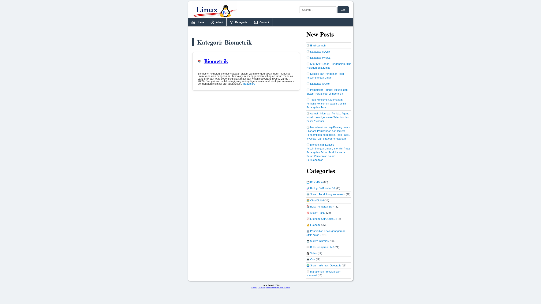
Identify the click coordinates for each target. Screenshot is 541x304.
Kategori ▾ (241, 22)
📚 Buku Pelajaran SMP (320, 206)
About (219, 22)
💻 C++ (310, 259)
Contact (264, 22)
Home (200, 22)
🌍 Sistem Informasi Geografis (323, 265)
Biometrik (216, 61)
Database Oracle (320, 83)
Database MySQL (320, 57)
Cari (343, 9)
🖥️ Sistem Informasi (317, 241)
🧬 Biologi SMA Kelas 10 (320, 188)
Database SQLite (320, 51)
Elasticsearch (318, 45)
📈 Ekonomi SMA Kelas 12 (321, 218)
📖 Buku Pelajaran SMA (320, 247)
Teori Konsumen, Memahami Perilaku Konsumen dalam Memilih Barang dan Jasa (326, 103)
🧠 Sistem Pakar (315, 212)
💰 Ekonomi (313, 225)
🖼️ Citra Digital (315, 200)
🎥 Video (311, 253)
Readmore (249, 83)
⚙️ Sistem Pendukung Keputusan (325, 194)
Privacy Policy (283, 287)
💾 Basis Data (314, 182)
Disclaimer (271, 287)
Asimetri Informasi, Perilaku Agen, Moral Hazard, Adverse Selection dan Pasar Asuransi (327, 117)
